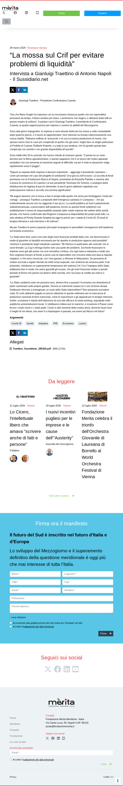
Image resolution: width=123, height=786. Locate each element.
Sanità (30, 323)
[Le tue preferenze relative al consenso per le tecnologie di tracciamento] (118, 781)
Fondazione (16, 736)
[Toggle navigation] (6, 21)
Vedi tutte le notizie (59, 496)
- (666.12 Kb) (39, 348)
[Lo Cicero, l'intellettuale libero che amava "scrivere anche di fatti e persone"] (25, 397)
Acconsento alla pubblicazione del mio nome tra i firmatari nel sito (47, 623)
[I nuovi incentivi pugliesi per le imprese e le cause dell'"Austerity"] (61, 397)
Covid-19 (16, 323)
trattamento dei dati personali (38, 626)
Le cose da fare (18, 742)
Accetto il (33, 626)
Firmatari (14, 730)
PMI (55, 323)
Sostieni (102, 13)
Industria (43, 323)
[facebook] (19, 90)
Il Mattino (25, 428)
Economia (68, 323)
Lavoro (82, 323)
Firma (61, 13)
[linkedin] (25, 90)
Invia (104, 764)
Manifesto (15, 724)
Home (13, 718)
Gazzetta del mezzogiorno (60, 424)
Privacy (13, 777)
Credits (107, 777)
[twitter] (13, 90)
